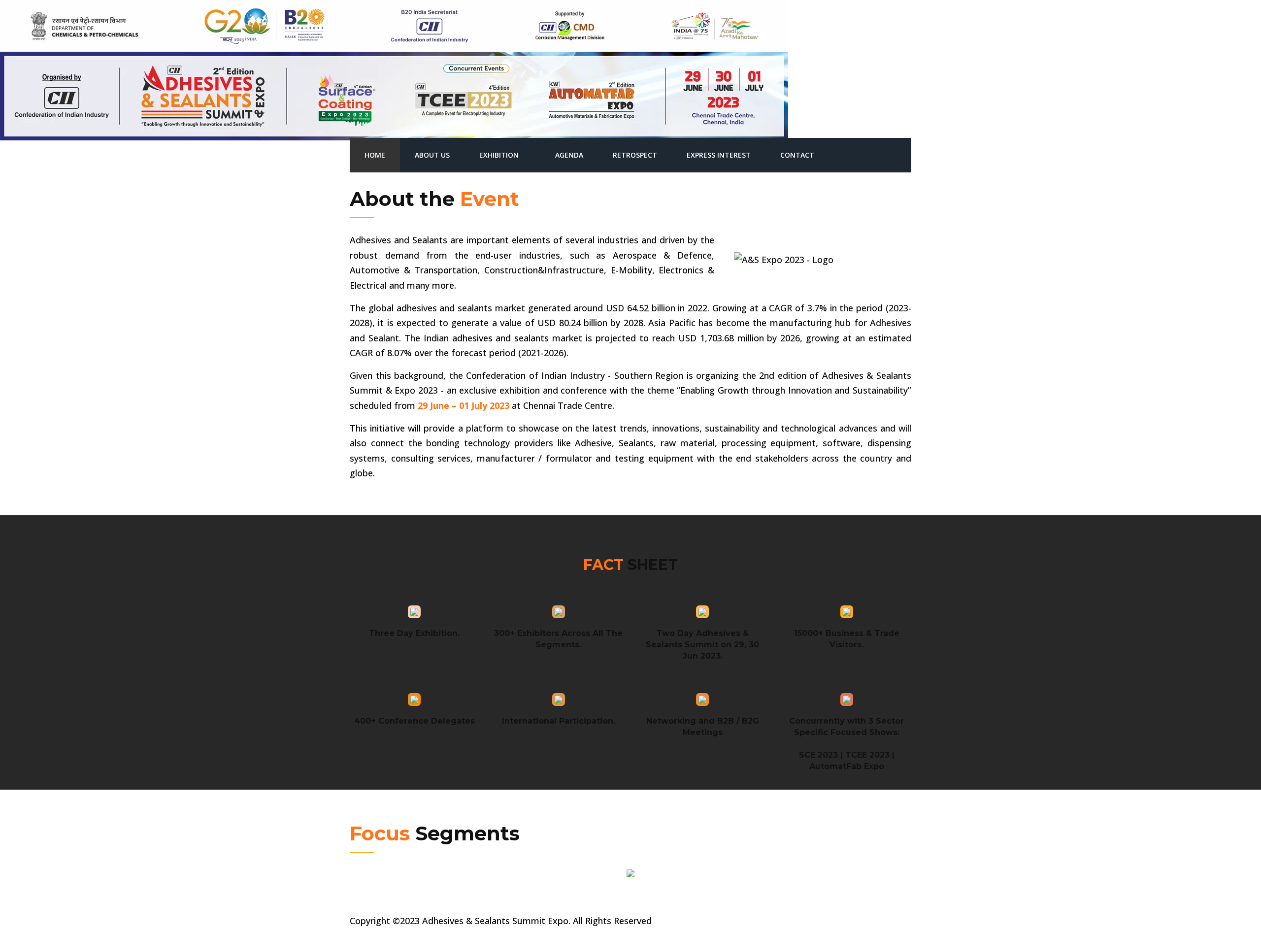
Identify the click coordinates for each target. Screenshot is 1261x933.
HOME (375, 155)
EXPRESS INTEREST (719, 155)
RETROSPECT (635, 155)
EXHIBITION (499, 155)
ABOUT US (432, 155)
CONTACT (797, 155)
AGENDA (569, 155)
